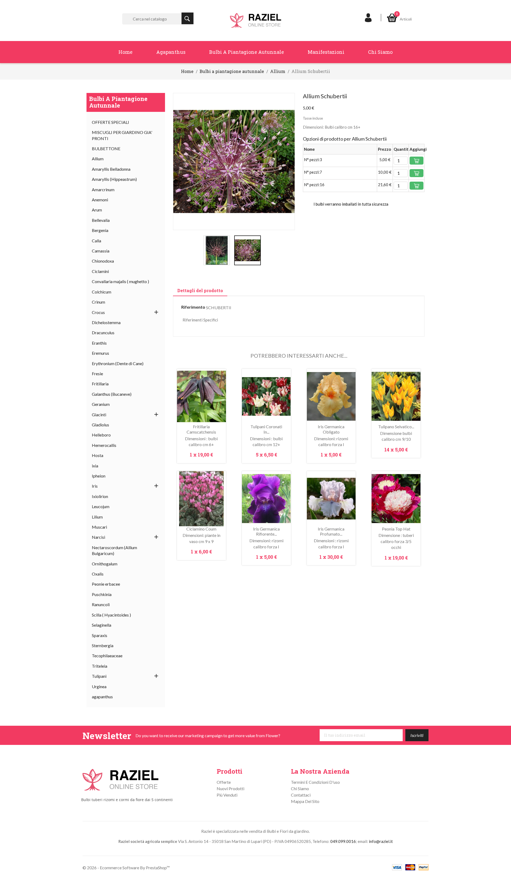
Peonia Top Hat (396, 528)
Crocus (98, 312)
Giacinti (99, 414)
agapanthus (102, 696)
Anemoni (100, 199)
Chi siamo (380, 52)
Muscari (99, 526)
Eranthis (99, 342)
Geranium (101, 404)
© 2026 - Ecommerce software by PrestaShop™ (126, 867)
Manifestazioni (326, 52)
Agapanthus (171, 52)
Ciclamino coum (201, 528)
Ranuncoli (101, 604)
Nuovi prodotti (230, 788)
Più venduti (227, 794)
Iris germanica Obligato (331, 429)
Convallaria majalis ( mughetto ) (120, 281)
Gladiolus (100, 424)
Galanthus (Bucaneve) (111, 394)
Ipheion (98, 475)
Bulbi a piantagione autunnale (246, 52)
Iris (95, 485)
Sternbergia (102, 645)
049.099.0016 (343, 841)
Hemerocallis (104, 445)
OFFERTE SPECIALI (110, 122)
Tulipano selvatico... (396, 426)
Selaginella (101, 624)
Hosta (97, 455)
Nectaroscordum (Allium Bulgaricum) (114, 550)
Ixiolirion (100, 496)
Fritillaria (100, 383)
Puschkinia (102, 594)
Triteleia (99, 665)
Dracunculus (103, 332)
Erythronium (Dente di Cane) (117, 363)
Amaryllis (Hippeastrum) (114, 179)
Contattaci (301, 794)
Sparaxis (99, 635)
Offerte (224, 782)
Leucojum (100, 506)
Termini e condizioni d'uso (315, 782)
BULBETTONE (106, 148)
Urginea (99, 686)
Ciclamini (100, 271)
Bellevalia (101, 220)
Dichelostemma (106, 322)
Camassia (100, 250)
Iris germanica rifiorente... (266, 531)
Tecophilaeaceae (107, 655)
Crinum (98, 301)
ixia (95, 465)
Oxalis (98, 573)
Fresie (97, 373)
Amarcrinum (103, 189)
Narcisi (98, 537)
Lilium (97, 516)
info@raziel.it (381, 841)
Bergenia (100, 230)
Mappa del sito (305, 801)
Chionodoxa (103, 260)
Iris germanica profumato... (331, 531)
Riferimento (193, 306)
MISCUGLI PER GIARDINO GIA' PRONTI (122, 135)
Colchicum (101, 291)
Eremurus (100, 353)
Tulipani (99, 676)
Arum (97, 209)
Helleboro (101, 434)
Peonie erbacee (106, 583)
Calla (96, 240)
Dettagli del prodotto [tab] (200, 290)
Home (125, 52)
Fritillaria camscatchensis (201, 429)
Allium (98, 158)
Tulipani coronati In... (266, 429)
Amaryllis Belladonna (111, 169)
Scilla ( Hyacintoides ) (111, 614)
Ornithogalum (104, 563)
